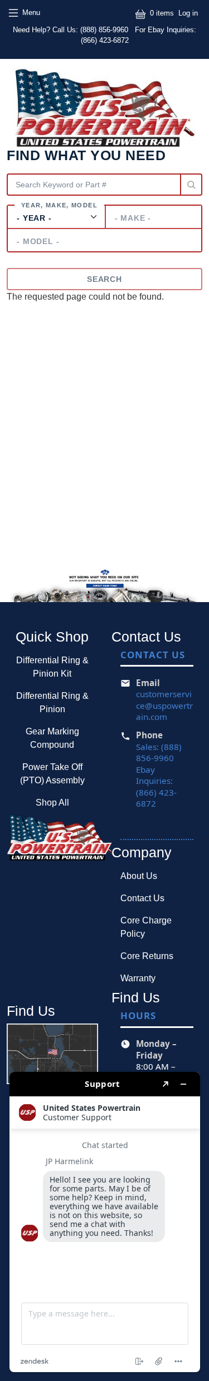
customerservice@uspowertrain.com (164, 705)
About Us (138, 876)
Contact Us (142, 898)
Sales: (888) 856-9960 (159, 752)
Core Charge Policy (146, 927)
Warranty (137, 978)
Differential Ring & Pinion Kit (52, 666)
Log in (188, 13)
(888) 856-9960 (105, 30)
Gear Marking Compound (52, 738)
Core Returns (146, 956)
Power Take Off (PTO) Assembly (52, 773)
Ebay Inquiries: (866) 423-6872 (156, 786)
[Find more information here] (105, 1222)
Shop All (52, 802)
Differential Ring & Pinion (52, 702)
